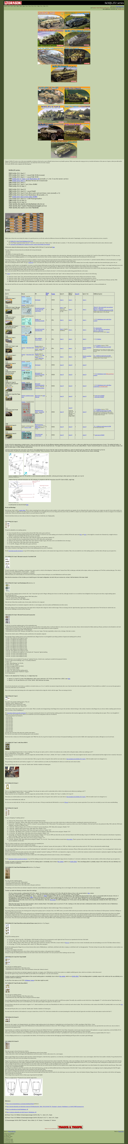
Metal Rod (47, 294)
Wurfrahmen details (39, 320)
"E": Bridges (98, 339)
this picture (53, 899)
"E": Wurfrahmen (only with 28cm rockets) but (102, 385)
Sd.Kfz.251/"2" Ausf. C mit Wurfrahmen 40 (26, 179)
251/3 (45, 896)
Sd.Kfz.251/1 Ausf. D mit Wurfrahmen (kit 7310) (21, 241)
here (53, 247)
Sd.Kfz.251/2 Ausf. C (18, 180)
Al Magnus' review (29, 980)
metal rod (31, 262)
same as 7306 (28, 427)
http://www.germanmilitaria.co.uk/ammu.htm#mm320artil (20, 1103)
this (89, 893)
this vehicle (70, 839)
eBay (31, 897)
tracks (8, 273)
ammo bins (41, 349)
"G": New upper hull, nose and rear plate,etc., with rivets (102, 330)
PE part (66, 802)
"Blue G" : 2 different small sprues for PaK (103, 310)
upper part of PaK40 (99, 395)
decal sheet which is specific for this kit (16, 713)
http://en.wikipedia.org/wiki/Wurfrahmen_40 (17, 1109)
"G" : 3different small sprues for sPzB (102, 347)
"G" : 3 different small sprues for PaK (102, 426)
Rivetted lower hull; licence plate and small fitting (40, 309)
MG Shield (37, 300)
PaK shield (37, 427)
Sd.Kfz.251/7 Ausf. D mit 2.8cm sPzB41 (24, 197)
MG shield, (37, 383)
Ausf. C (62, 300)
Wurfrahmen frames (39, 388)
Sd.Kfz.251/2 (73, 861)
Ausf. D (62, 365)
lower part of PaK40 (99, 397)
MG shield (37, 373)
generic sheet (22, 510)
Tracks (53, 294)
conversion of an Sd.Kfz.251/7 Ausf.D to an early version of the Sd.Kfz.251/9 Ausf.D (30, 244)
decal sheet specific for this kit (16, 550)
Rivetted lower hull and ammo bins (39, 329)
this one (67, 942)
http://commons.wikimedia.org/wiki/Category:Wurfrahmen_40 (21, 1112)
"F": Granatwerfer (98, 328)
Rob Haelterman (120, 6)
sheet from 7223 (30, 347)
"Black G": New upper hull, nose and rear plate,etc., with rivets (103, 308)
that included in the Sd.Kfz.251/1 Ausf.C (76, 759)
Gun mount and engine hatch (38, 435)
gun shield (41, 412)
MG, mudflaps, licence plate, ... (38, 339)
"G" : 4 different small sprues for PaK (102, 355)
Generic (23, 296)
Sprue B (77, 294)
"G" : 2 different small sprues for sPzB (102, 410)
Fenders (37, 319)
